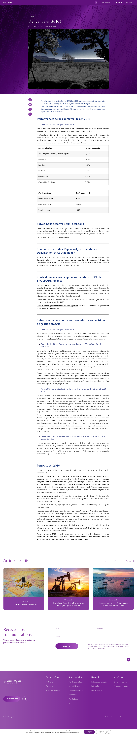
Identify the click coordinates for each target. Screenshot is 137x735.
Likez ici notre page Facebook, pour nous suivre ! (54, 237)
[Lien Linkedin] (24, 699)
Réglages (101, 732)
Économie (119, 2)
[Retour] (29, 16)
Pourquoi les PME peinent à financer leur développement (57, 306)
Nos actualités (106, 2)
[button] (30, 99)
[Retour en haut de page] (128, 659)
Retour (33, 16)
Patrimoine (130, 2)
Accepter (89, 732)
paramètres (75, 732)
